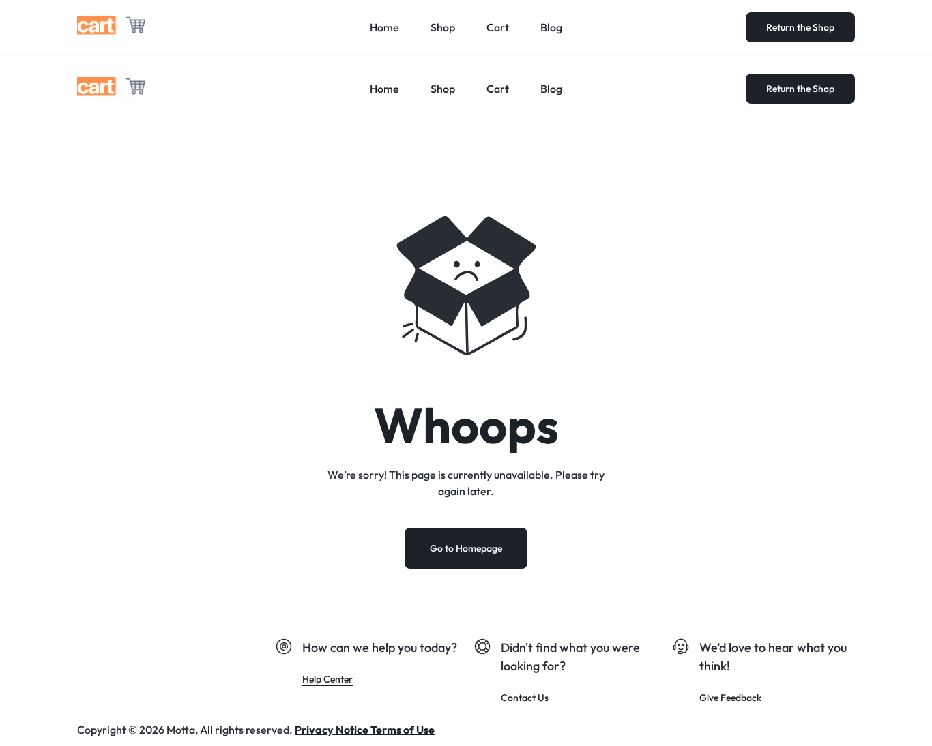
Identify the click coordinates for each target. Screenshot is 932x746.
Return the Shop (800, 89)
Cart (497, 88)
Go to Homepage (466, 548)
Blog (551, 88)
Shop (443, 88)
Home (384, 88)
